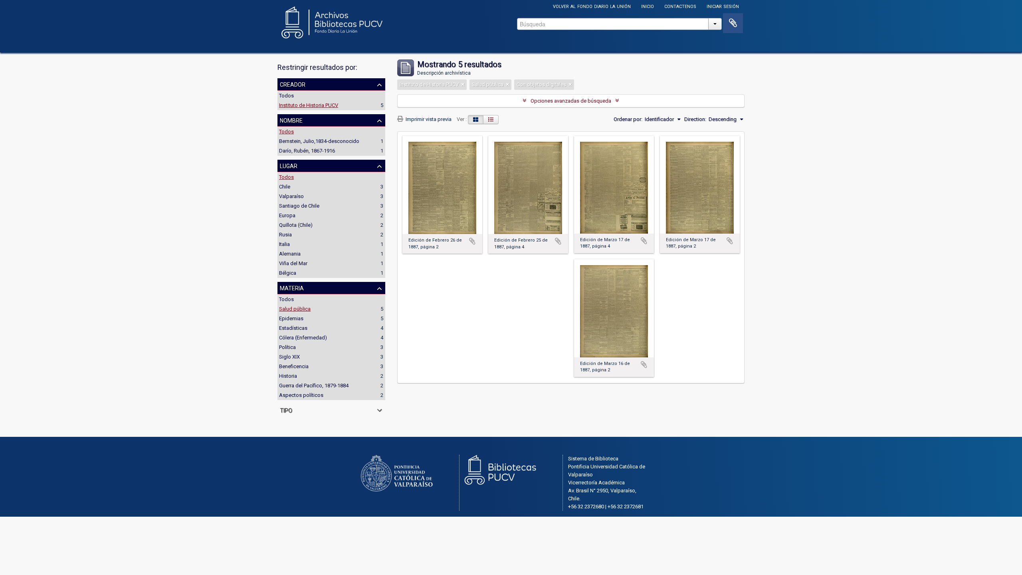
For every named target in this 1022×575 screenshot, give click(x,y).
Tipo (286, 409)
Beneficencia (294, 366)
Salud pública (295, 309)
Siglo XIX (289, 357)
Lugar (288, 165)
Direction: (695, 119)
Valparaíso (291, 196)
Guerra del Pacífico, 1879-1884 (314, 386)
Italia (284, 244)
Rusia (285, 235)
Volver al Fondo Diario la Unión (592, 6)
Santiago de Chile (299, 206)
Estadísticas (293, 328)
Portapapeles (733, 23)
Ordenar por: (628, 119)
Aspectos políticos (301, 395)
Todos (286, 96)
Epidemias (291, 318)
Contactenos (680, 6)
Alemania (290, 254)
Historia (288, 376)
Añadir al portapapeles (472, 241)
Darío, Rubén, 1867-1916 (307, 151)
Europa (287, 215)
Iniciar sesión (723, 6)
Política (287, 347)
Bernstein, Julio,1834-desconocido (319, 141)
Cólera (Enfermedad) (303, 338)
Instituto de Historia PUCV (308, 105)
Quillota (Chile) (296, 225)
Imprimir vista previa (428, 119)
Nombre (291, 120)
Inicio (647, 6)
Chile (284, 187)
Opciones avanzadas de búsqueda (571, 101)
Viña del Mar (293, 263)
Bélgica (287, 273)
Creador (292, 84)
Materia (292, 287)
